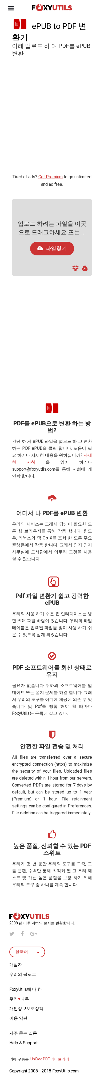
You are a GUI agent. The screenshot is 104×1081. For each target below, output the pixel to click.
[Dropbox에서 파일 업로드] (75, 269)
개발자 (15, 964)
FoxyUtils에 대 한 (25, 989)
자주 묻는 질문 (23, 1033)
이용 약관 (18, 1018)
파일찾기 (56, 248)
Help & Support (23, 1042)
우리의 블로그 (22, 974)
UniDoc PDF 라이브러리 (49, 1059)
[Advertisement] (52, 117)
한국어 (22, 951)
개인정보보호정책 (26, 1008)
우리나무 (19, 998)
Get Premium (50, 176)
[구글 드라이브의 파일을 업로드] (85, 269)
